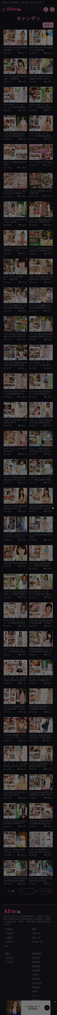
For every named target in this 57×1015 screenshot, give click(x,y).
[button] (53, 508)
